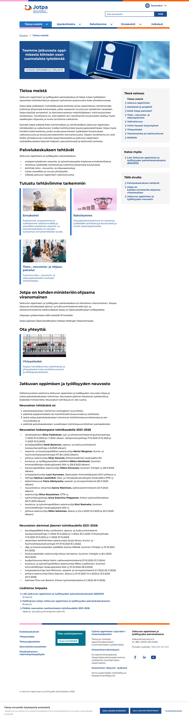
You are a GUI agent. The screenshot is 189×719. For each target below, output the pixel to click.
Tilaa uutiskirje (68, 641)
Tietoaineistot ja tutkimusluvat (145, 133)
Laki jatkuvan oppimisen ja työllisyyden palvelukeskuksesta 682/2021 (63, 594)
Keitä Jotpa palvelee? (139, 111)
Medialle (132, 137)
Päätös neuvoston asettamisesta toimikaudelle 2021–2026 (56, 608)
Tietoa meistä (33, 24)
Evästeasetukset (29, 631)
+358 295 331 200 (160, 647)
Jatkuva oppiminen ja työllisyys (44, 70)
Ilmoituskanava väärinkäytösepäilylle (32, 653)
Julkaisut (157, 24)
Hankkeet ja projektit (139, 107)
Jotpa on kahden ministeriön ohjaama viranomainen (143, 190)
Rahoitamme (98, 24)
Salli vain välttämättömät (146, 711)
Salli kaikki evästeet (114, 711)
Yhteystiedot (134, 129)
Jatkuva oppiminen (138, 103)
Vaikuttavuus (135, 121)
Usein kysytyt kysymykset (142, 125)
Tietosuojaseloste (30, 641)
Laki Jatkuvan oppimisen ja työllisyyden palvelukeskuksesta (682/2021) (146, 160)
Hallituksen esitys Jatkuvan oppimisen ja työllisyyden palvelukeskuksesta (66, 601)
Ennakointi (128, 24)
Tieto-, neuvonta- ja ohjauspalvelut (138, 116)
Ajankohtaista (66, 24)
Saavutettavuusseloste (33, 646)
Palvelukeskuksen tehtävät (143, 183)
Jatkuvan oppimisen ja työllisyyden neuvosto (140, 198)
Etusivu (24, 35)
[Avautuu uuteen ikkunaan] (135, 657)
